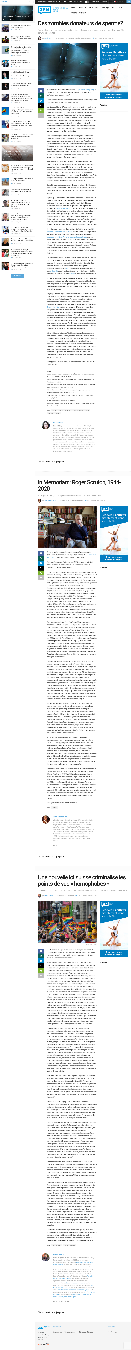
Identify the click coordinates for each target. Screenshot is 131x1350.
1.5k (78, 895)
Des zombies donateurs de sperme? (16, 16)
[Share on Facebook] (41, 90)
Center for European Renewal (75, 1283)
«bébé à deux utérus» (63, 208)
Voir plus (17, 276)
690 (96, 38)
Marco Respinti (49, 895)
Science (74, 13)
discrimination (56, 1245)
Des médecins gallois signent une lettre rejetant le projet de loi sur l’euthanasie (15, 153)
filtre (30, 2)
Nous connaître (42, 1)
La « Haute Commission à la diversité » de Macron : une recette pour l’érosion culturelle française (22, 229)
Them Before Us (53, 307)
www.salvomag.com (86, 90)
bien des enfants (57, 410)
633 (88, 500)
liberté (66, 1245)
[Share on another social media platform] (41, 115)
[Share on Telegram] (41, 100)
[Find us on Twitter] (62, 2)
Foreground (70, 38)
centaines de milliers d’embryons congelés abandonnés (67, 237)
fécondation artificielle (81, 410)
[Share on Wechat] (41, 110)
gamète (50, 413)
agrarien (54, 807)
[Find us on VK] (65, 2)
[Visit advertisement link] (114, 71)
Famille (90, 8)
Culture (98, 8)
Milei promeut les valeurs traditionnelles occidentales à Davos (20, 62)
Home (73, 8)
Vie (85, 8)
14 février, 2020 (59, 38)
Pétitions (82, 13)
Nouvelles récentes (80, 38)
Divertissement (117, 8)
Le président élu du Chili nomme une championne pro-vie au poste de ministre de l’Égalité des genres (22, 74)
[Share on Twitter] (41, 105)
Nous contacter (52, 1)
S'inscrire (104, 1)
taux (67, 268)
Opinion (79, 8)
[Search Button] (110, 2)
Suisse (72, 1245)
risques (72, 274)
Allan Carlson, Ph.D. (50, 500)
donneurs (68, 410)
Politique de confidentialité (85, 1332)
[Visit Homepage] (53, 10)
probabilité (54, 271)
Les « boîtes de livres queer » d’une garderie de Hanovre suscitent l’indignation (22, 136)
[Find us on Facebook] (59, 2)
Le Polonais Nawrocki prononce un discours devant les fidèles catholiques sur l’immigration (22, 265)
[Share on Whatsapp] (41, 95)
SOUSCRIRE (74, 1)
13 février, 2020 (64, 500)
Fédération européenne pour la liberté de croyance (73, 1290)
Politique (105, 8)
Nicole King (48, 38)
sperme (57, 413)
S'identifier (96, 1)
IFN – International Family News (43, 1335)
